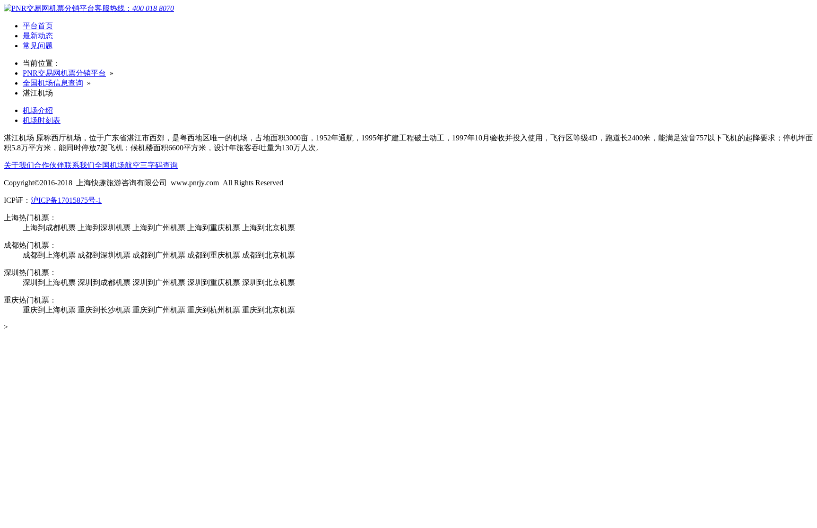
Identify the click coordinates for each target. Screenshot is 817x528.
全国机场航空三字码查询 (136, 165)
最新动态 (38, 36)
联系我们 (79, 165)
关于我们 (19, 165)
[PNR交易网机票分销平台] (49, 8)
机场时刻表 (42, 120)
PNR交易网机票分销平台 (64, 73)
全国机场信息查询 (53, 83)
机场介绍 (38, 110)
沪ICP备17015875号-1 (66, 200)
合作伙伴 (49, 165)
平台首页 (38, 26)
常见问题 (38, 46)
